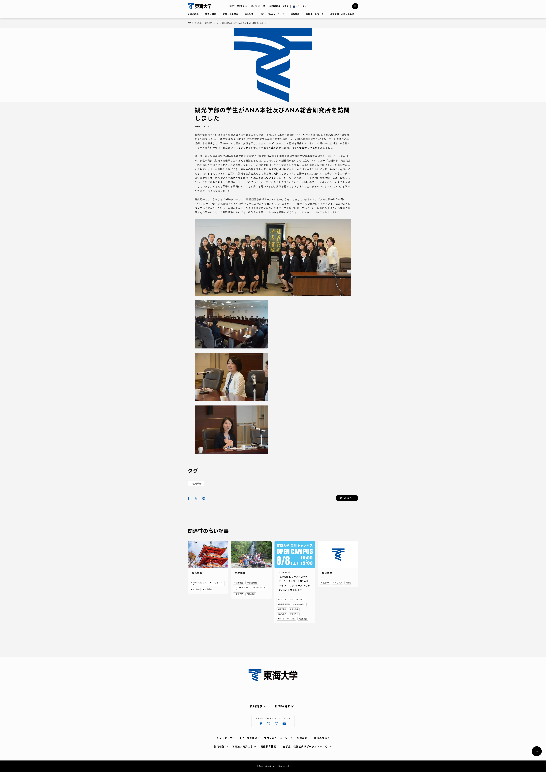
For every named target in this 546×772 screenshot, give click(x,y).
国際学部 (303, 619)
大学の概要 (193, 14)
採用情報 (219, 746)
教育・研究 (210, 14)
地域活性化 (252, 583)
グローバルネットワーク (272, 14)
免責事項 (302, 738)
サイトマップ (224, 738)
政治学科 (282, 614)
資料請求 (256, 706)
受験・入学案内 (230, 14)
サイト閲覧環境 (248, 738)
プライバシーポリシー (277, 738)
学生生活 (249, 14)
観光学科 (208, 589)
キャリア (338, 583)
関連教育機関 (268, 746)
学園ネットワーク (315, 14)
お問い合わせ (284, 706)
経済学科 (282, 609)
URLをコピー (347, 498)
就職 (349, 583)
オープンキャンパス (287, 619)
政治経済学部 (300, 604)
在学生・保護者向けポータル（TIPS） (245, 6)
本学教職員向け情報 (277, 6)
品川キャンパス (297, 600)
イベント (282, 600)
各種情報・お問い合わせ (342, 14)
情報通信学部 (284, 604)
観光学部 (197, 483)
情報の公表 (320, 738)
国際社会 (239, 583)
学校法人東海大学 (242, 746)
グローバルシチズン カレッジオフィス (207, 583)
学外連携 (295, 14)
